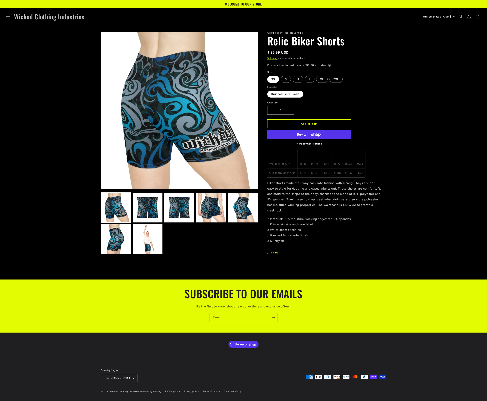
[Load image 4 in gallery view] (211, 207)
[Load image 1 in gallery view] (116, 207)
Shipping (272, 58)
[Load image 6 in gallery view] (116, 239)
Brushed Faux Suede (285, 94)
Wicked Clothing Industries (124, 391)
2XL (336, 79)
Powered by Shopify (151, 391)
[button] (8, 16)
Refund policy (172, 391)
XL (322, 79)
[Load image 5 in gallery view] (243, 207)
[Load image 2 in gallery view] (147, 207)
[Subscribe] (273, 317)
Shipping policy (232, 391)
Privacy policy (191, 391)
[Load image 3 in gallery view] (179, 207)
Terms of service (211, 391)
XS (273, 79)
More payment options (309, 143)
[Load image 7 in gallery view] (147, 239)
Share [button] (275, 252)
